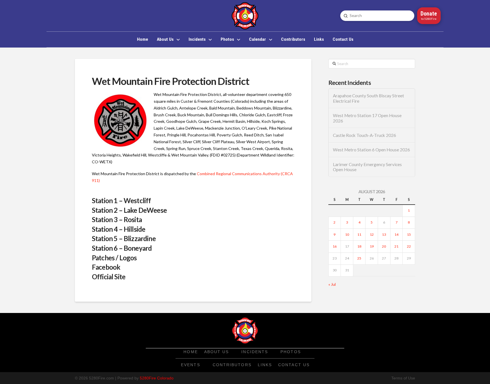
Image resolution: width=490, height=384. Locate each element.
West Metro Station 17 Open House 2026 (367, 118)
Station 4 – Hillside (118, 229)
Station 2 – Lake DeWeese (129, 210)
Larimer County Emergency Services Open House (367, 167)
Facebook (106, 267)
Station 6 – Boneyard (122, 248)
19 (372, 246)
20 (384, 246)
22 (409, 246)
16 (335, 246)
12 (372, 234)
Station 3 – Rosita (117, 219)
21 (396, 246)
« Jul (332, 284)
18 (359, 246)
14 (396, 234)
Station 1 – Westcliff (121, 200)
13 (384, 234)
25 (359, 258)
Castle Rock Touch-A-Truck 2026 (364, 135)
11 (359, 234)
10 (347, 234)
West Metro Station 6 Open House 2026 (371, 149)
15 (409, 234)
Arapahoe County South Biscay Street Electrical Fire (368, 98)
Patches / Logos (114, 258)
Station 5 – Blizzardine (124, 238)
